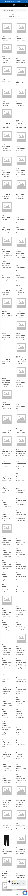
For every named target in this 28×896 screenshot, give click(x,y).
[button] (14, 1)
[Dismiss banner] (26, 1)
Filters (6, 19)
